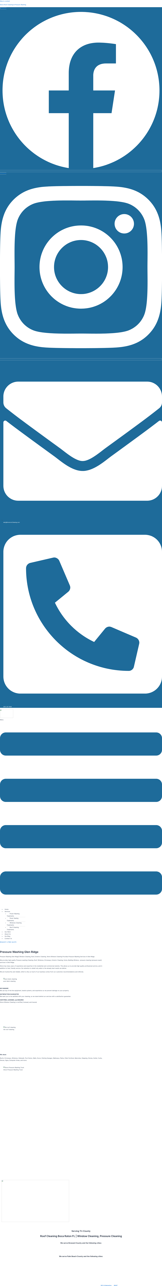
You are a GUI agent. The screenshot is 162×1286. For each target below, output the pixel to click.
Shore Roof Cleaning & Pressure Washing (13, 4)
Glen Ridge (67, 1261)
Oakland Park (35, 1250)
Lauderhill (131, 1247)
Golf (73, 1261)
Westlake (89, 1265)
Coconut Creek (5, 1247)
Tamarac (124, 1250)
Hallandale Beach (73, 1247)
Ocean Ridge (74, 1263)
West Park (131, 1250)
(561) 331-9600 (81, 1273)
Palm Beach (89, 1263)
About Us (8, 934)
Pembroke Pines (63, 1250)
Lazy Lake (138, 1247)
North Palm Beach (62, 1263)
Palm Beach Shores (115, 1263)
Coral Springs (25, 1247)
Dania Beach (35, 1247)
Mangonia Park (50, 1263)
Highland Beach (105, 1261)
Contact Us (8, 938)
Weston (138, 1250)
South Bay (157, 1263)
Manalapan (41, 1263)
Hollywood (94, 1247)
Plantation (73, 1250)
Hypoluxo (114, 1261)
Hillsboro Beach (85, 1247)
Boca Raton (19, 1261)
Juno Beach (122, 1261)
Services (7, 911)
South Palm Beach (64, 1265)
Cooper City (15, 1247)
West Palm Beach (98, 1265)
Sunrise (117, 1250)
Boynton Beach (29, 1261)
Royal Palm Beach (147, 1263)
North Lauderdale (24, 1250)
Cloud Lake (49, 1261)
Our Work (8, 932)
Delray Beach (58, 1261)
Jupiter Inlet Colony (139, 1261)
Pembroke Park (52, 1250)
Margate (157, 1247)
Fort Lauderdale (61, 1247)
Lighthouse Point (148, 1247)
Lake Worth (12, 1263)
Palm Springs (126, 1263)
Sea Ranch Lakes (94, 1250)
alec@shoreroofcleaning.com (81, 1279)
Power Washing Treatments (13, 915)
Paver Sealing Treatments (12, 919)
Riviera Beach (136, 1263)
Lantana (19, 1263)
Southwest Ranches (107, 1250)
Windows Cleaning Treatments (14, 924)
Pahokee (81, 1263)
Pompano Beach (83, 1250)
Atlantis (4, 1261)
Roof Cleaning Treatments (13, 928)
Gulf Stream (88, 1261)
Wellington (81, 1265)
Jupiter (129, 1261)
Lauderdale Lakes (121, 1247)
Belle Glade (11, 1261)
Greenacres (79, 1261)
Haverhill (96, 1261)
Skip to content (5, 1)
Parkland (43, 1250)
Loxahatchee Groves (29, 1263)
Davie (42, 1247)
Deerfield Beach (50, 1247)
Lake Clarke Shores (153, 1261)
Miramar (14, 1250)
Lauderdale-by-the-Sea (106, 1247)
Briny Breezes (40, 1261)
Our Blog (7, 936)
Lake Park (4, 1263)
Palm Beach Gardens (100, 1263)
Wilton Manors (146, 1250)
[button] (81, 813)
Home (6, 909)
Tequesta (74, 1265)
